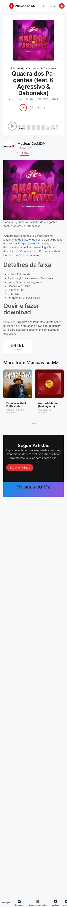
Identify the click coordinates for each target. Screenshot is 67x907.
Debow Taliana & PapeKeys (15, 411)
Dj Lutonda (17, 68)
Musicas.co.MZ (25, 6)
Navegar (6, 902)
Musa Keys (44, 409)
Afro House (15, 99)
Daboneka (49, 68)
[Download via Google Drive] (38, 108)
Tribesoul (42, 412)
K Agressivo (33, 68)
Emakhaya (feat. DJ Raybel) (16, 405)
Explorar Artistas (20, 467)
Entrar (52, 6)
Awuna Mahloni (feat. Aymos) (48, 405)
